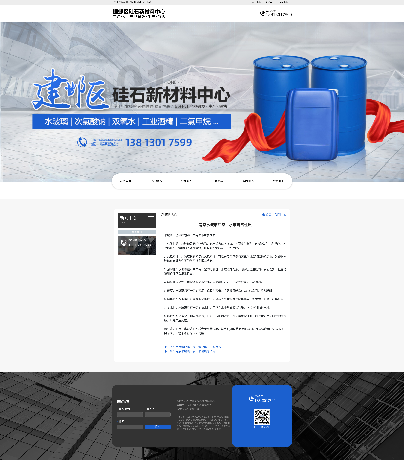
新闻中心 (248, 181)
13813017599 (265, 401)
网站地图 (283, 2)
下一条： (189, 351)
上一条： (192, 347)
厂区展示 (217, 181)
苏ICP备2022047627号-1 (200, 405)
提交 (157, 426)
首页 (268, 214)
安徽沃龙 (194, 409)
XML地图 (256, 2)
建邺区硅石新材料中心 (202, 401)
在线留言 (269, 2)
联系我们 (278, 181)
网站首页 (125, 181)
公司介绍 (186, 181)
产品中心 (156, 181)
